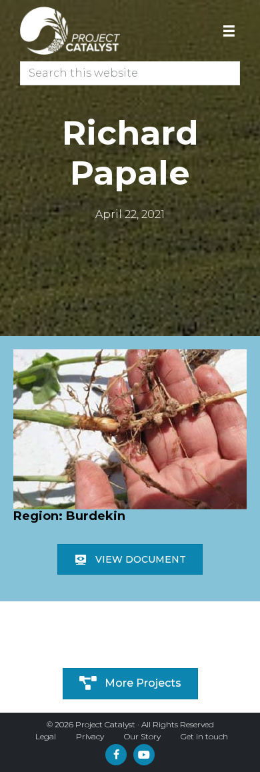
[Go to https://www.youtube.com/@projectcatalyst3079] (144, 754)
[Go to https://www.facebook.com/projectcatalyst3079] (116, 754)
